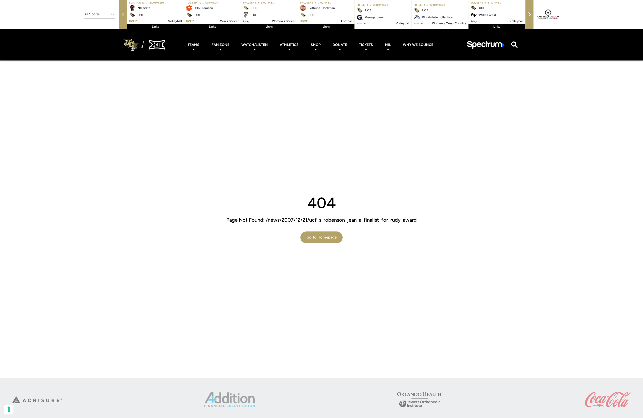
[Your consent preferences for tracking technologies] (9, 409)
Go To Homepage (321, 237)
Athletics (289, 45)
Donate (340, 45)
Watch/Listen (254, 45)
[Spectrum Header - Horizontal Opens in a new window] (486, 45)
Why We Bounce (418, 45)
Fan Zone (220, 45)
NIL (388, 45)
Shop (315, 45)
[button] (123, 14)
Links (155, 26)
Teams (193, 45)
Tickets (366, 45)
